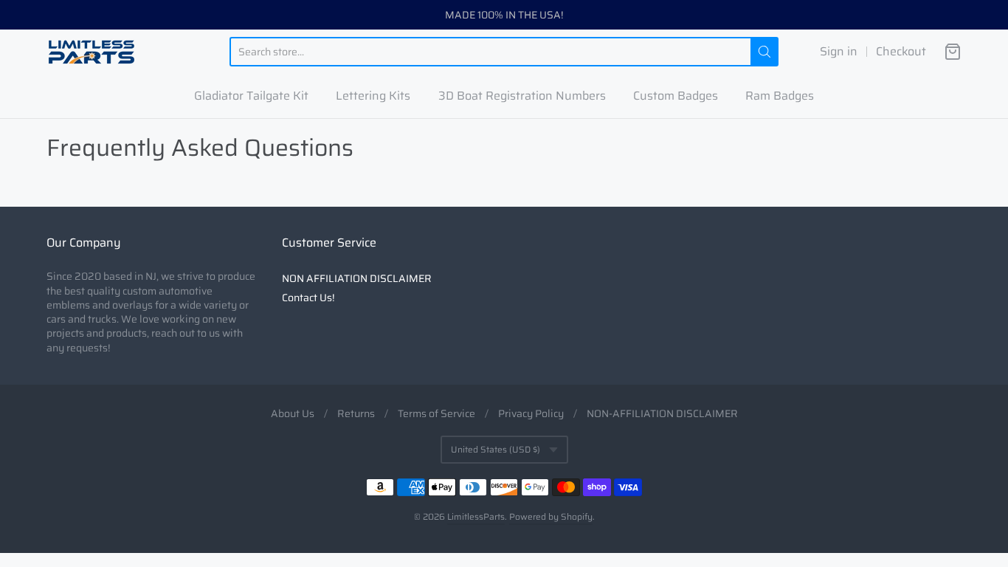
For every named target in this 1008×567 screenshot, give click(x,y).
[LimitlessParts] (91, 51)
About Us (292, 413)
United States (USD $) (495, 449)
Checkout (901, 52)
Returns (356, 413)
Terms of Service (436, 413)
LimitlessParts (476, 516)
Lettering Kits (373, 95)
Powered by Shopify (551, 516)
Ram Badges (779, 95)
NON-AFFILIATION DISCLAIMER (662, 413)
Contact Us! (308, 297)
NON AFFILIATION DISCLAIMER (357, 278)
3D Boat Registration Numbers (522, 95)
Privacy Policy (531, 413)
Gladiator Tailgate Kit (251, 95)
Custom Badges (675, 95)
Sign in (838, 52)
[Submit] (764, 51)
